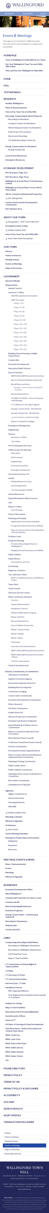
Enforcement (17, 457)
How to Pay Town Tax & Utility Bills (20, 112)
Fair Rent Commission (18, 708)
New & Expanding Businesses (18, 906)
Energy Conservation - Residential (26, 409)
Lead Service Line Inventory (23, 646)
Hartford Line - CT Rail (15, 983)
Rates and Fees (17, 617)
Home (7, 78)
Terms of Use (12, 1081)
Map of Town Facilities (18, 958)
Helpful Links (11, 925)
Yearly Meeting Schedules (16, 833)
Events (8, 868)
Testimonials (12, 92)
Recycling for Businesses (16, 921)
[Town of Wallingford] (24, 6)
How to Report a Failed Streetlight (26, 417)
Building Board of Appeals (19, 687)
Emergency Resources (15, 160)
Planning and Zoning (17, 518)
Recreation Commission (18, 780)
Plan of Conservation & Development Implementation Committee (24, 756)
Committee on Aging (17, 691)
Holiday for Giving (13, 1003)
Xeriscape (15, 642)
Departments (11, 285)
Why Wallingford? (13, 893)
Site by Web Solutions (24, 1189)
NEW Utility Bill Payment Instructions (27, 376)
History (8, 251)
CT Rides (9, 971)
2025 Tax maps (17, 300)
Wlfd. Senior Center (14, 1056)
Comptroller (13, 360)
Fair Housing (16, 510)
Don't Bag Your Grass (17, 954)
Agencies (9, 790)
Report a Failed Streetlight (23, 421)
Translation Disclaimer (19, 1122)
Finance (11, 434)
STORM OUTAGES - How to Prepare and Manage (27, 399)
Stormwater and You (20, 562)
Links (7, 937)
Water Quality (17, 633)
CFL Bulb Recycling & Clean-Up (21, 140)
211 (7, 1060)
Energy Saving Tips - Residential (25, 413)
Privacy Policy (13, 1075)
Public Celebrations (17, 765)
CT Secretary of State (15, 975)
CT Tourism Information (16, 979)
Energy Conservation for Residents (21, 146)
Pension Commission (17, 746)
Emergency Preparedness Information (22, 838)
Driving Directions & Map (16, 226)
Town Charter (13, 829)
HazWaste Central (19, 608)
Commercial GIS (12, 902)
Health (11, 478)
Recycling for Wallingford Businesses (24, 950)
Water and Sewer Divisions (20, 597)
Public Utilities (14, 554)
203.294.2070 (19, 1178)
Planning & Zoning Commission (21, 761)
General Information (20, 604)
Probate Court (14, 536)
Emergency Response (20, 470)
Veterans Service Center (19, 592)
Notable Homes (12, 259)
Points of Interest (13, 255)
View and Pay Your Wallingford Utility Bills (24, 70)
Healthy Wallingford (14, 103)
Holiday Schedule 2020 (17, 230)
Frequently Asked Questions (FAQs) (27, 525)
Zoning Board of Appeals (19, 784)
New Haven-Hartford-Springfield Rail (21, 1012)
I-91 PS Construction (20, 661)
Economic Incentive (19, 465)
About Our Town (14, 217)
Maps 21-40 (19, 307)
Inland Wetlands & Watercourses (23, 498)
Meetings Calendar (13, 817)
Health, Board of (15, 712)
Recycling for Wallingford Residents (24, 945)
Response (12, 845)
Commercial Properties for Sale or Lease (23, 898)
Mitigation (13, 841)
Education (15, 453)
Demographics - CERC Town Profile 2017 (23, 222)
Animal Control (15, 288)
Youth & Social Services (18, 665)
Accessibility (12, 1095)
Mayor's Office (15, 506)
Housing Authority (16, 802)
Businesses (28, 14)
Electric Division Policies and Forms (26, 380)
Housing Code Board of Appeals (22, 721)
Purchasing (13, 566)
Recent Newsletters (20, 394)
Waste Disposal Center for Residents (24, 127)
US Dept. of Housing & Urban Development (24, 1024)
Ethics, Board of (15, 704)
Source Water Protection (22, 625)
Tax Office (15, 441)
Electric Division (15, 372)
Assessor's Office (16, 292)
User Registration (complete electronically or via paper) (27, 996)
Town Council (14, 588)
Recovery (12, 849)
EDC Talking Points (15, 198)
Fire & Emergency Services (20, 445)
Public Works (14, 559)
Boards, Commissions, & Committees (21, 671)
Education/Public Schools (19, 368)
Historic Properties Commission (22, 716)
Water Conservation (20, 629)
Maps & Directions (13, 268)
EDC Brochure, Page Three (17, 177)
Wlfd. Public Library (14, 1047)
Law (10, 502)
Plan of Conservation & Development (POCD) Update (27, 531)
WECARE (12, 806)
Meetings (9, 872)
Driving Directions (39, 1176)
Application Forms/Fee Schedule (25, 521)
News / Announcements (15, 864)
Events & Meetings (13, 264)
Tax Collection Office (17, 574)
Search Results (13, 1108)
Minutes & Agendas (14, 821)
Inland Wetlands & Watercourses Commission (23, 726)
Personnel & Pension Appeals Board (24, 750)
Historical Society (16, 798)
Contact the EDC (12, 929)
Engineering (13, 430)
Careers (14, 600)
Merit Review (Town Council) (20, 738)
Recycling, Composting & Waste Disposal (23, 116)
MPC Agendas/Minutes (18, 991)
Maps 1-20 (18, 303)
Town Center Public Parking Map (20, 238)
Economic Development (19, 168)
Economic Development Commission (24, 700)
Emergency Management (19, 425)
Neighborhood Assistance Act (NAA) (27, 550)
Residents (9, 14)
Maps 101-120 (20, 324)
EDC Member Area (13, 209)
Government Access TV (18, 474)
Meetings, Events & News (19, 859)
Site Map (9, 1102)
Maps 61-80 (19, 316)
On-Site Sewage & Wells (21, 490)
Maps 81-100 (19, 320)
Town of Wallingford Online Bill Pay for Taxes (25, 60)
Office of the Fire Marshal (19, 450)
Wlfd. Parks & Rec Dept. (16, 1043)
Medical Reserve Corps (21, 481)
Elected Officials (12, 281)
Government (12, 276)
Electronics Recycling (17, 136)
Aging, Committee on (17, 794)
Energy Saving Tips (16, 149)
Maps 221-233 (20, 349)
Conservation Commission (20, 695)
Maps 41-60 (19, 311)
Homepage (10, 55)
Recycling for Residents (18, 119)
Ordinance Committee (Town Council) (25, 742)
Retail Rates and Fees (20, 384)
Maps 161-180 (20, 337)
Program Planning (16, 540)
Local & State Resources (16, 155)
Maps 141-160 (20, 332)
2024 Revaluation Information (24, 296)
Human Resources (16, 494)
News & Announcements (16, 107)
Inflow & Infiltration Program (23, 613)
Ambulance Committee (18, 674)
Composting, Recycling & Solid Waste (21, 942)
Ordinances (10, 825)
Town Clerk (13, 584)
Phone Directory (14, 1068)
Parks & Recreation (16, 514)
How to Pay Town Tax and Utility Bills (21, 234)
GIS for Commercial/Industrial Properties (23, 194)
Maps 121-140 (20, 328)
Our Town (10, 246)
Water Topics (17, 638)
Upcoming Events (19, 485)
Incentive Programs (14, 910)
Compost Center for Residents (22, 123)
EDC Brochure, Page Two (16, 172)
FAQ (6, 85)
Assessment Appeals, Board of (22, 683)
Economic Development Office (18, 889)
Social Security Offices (15, 1016)
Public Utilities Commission (20, 769)
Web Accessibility (38, 1186)
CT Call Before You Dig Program (25, 404)
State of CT (10, 1020)
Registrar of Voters (16, 570)
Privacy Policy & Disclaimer (21, 1088)
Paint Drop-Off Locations (19, 132)
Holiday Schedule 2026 (17, 812)
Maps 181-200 (20, 341)
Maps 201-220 (20, 345)
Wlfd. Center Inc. (12, 1035)
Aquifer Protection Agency (20, 679)
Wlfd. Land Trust (12, 1039)
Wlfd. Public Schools (14, 1052)
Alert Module (12, 1115)
